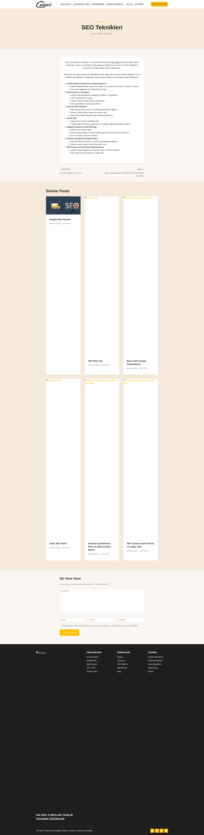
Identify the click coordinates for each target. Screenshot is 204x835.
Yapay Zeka (115, 62)
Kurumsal (121, 661)
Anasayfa (65, 4)
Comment (65, 591)
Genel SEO (102, 22)
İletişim (120, 657)
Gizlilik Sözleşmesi (155, 657)
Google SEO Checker (60, 219)
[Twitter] (157, 831)
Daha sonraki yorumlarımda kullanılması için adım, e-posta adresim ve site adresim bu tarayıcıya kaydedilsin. (100, 626)
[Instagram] (161, 831)
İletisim (139, 4)
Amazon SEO (92, 671)
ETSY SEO (91, 668)
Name (64, 620)
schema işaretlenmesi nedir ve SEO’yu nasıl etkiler (99, 546)
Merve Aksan (133, 368)
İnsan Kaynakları (154, 664)
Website (122, 620)
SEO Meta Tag (95, 361)
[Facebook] (152, 831)
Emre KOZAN (98, 34)
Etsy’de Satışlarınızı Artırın (70, 171)
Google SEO (92, 661)
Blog (130, 4)
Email (93, 620)
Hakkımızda (98, 4)
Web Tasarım (92, 664)
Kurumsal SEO (81, 4)
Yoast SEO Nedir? (58, 543)
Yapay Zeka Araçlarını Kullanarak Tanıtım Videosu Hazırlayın (124, 173)
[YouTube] (166, 831)
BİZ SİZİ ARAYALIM (159, 4)
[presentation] (63, 205)
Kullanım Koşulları (155, 661)
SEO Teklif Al (122, 664)
